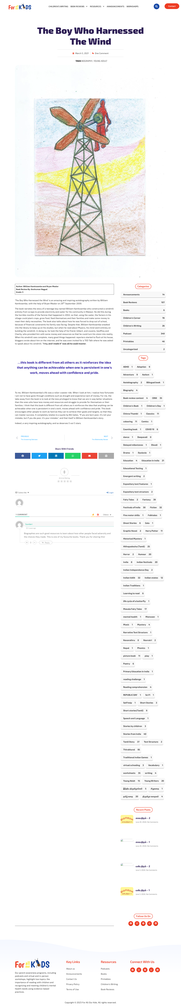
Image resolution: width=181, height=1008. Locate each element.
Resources (95, 6)
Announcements (115, 6)
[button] (156, 6)
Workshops (132, 6)
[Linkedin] (155, 923)
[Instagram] (137, 923)
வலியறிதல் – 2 (143, 866)
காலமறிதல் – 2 (143, 818)
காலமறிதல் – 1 (143, 842)
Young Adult (100, 61)
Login (111, 492)
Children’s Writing (58, 6)
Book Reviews (77, 6)
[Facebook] (130, 923)
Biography (86, 61)
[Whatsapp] (149, 923)
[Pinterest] (143, 923)
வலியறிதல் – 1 (143, 890)
